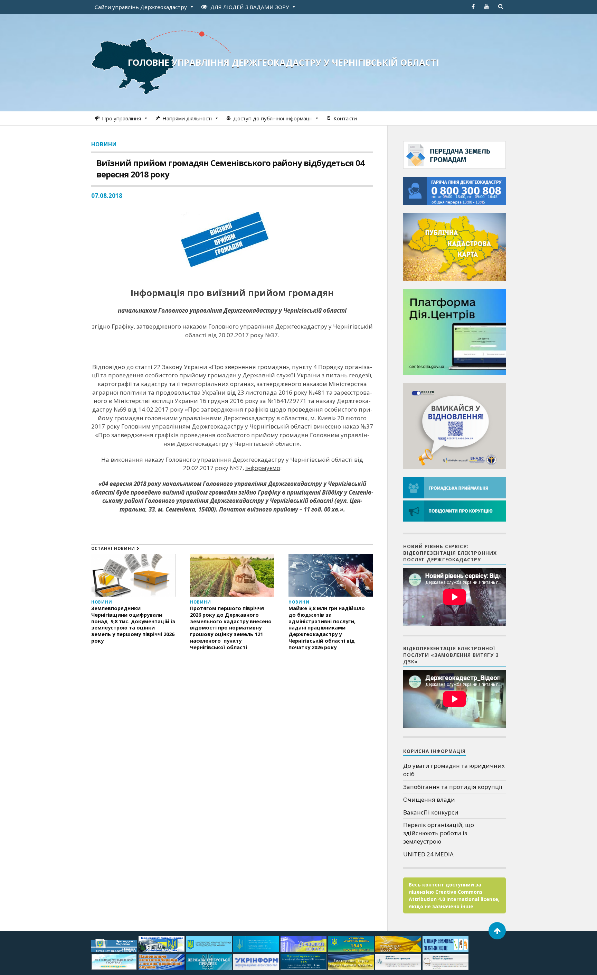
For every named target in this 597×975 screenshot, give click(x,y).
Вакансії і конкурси (430, 812)
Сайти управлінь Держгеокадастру (141, 6)
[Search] (500, 6)
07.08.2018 (106, 196)
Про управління (121, 118)
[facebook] (473, 6)
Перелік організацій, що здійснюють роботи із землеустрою (438, 833)
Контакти (345, 118)
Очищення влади (429, 799)
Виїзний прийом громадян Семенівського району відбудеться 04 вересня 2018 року (230, 168)
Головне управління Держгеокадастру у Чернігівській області (283, 62)
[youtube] (487, 6)
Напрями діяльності (187, 118)
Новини (104, 144)
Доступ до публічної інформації (272, 118)
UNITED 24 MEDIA (428, 854)
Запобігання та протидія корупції (452, 787)
